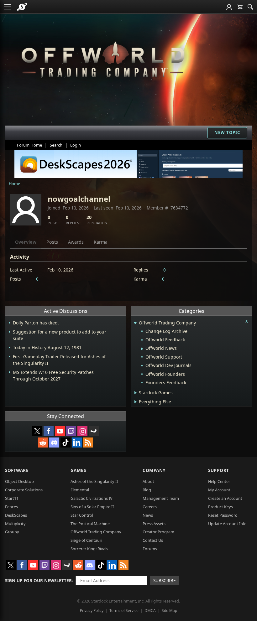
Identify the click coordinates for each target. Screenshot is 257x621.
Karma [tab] (101, 242)
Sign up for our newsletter (38, 580)
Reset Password (223, 515)
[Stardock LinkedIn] (76, 442)
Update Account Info (227, 523)
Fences (11, 507)
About (148, 481)
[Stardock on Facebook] (48, 431)
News (148, 515)
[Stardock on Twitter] (37, 431)
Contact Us (153, 540)
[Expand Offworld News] (142, 348)
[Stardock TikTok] (65, 442)
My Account (219, 490)
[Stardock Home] (22, 7)
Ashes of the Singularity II (94, 481)
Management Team (161, 498)
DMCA (150, 610)
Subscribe (164, 580)
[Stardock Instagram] (82, 431)
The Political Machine (90, 523)
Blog (147, 490)
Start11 (11, 498)
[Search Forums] (250, 7)
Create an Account (225, 498)
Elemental (80, 490)
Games (78, 470)
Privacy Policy (91, 610)
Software (17, 470)
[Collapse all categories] (246, 321)
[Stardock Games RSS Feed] (88, 442)
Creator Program (158, 532)
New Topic (227, 132)
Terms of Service (124, 610)
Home (14, 183)
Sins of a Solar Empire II (92, 507)
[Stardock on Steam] (93, 431)
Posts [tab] (52, 242)
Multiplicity (15, 523)
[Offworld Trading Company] (102, 58)
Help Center (219, 481)
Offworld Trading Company (96, 532)
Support (218, 470)
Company (154, 470)
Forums (150, 548)
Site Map (169, 610)
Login (75, 145)
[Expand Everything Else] (135, 401)
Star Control (82, 515)
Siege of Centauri (86, 540)
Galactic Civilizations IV (92, 498)
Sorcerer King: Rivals (89, 548)
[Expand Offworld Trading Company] (135, 323)
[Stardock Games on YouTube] (60, 431)
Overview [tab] (25, 242)
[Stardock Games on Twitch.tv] (71, 431)
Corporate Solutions (24, 490)
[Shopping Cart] (239, 7)
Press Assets (154, 523)
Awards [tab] (76, 242)
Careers (150, 507)
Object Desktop (19, 481)
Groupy (12, 532)
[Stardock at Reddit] (43, 442)
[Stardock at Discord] (54, 442)
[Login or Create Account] (229, 7)
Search (56, 145)
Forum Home (29, 145)
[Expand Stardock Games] (135, 392)
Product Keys (220, 507)
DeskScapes (16, 515)
